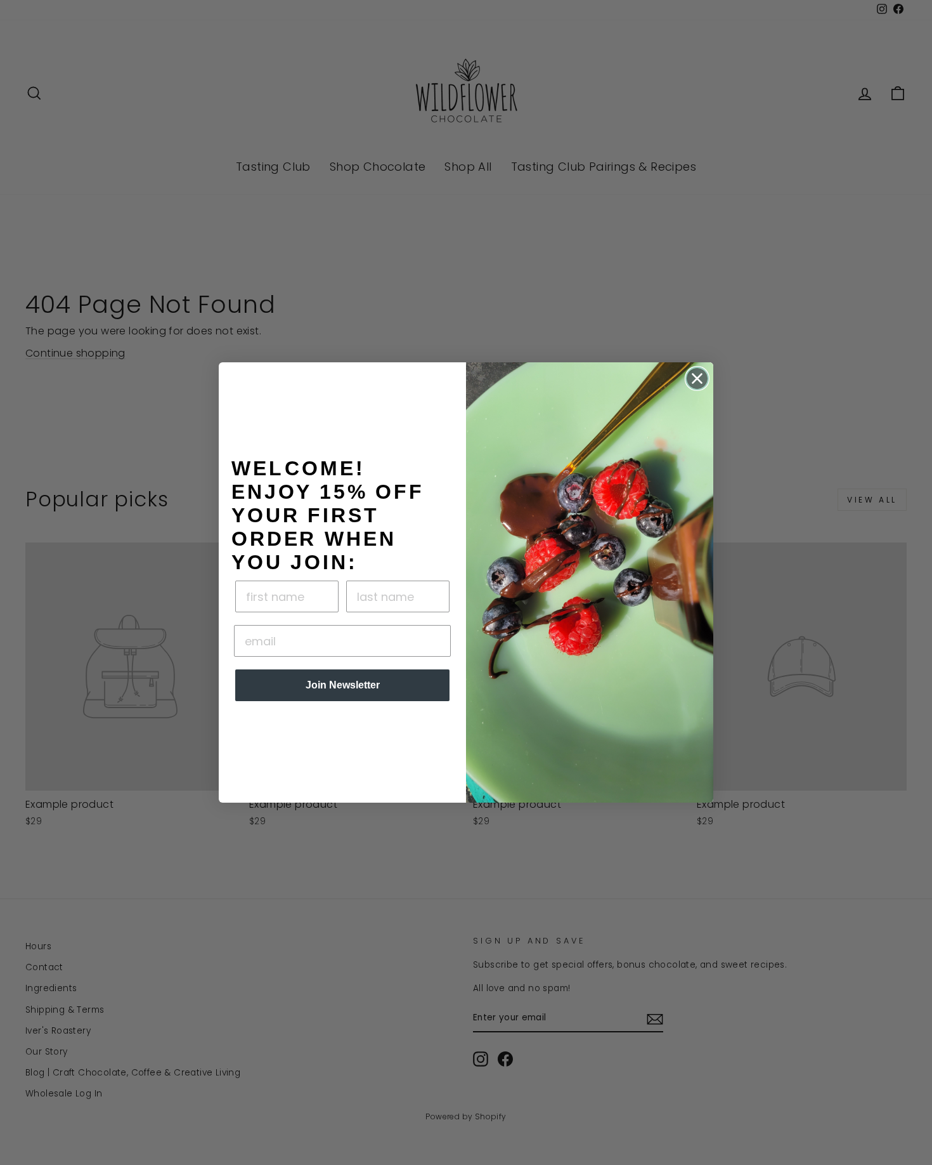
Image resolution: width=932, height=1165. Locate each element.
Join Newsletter (343, 685)
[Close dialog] (697, 378)
